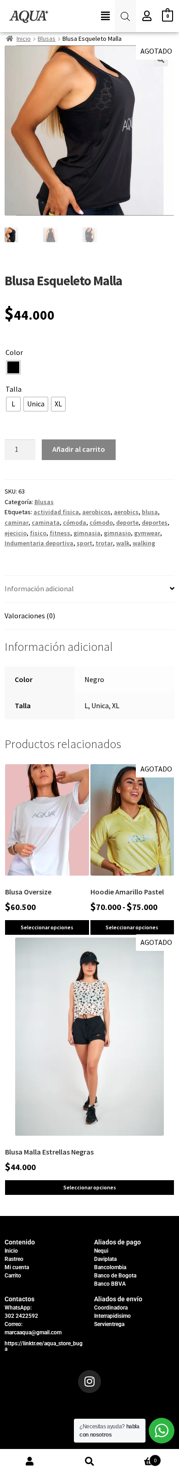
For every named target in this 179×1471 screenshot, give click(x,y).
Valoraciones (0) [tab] (30, 615)
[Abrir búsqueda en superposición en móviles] (125, 16)
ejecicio (16, 533)
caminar (16, 522)
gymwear (147, 533)
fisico (38, 533)
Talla (14, 389)
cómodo (101, 522)
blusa (150, 512)
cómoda (74, 522)
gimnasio (117, 533)
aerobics (126, 512)
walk (122, 543)
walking (144, 543)
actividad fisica (56, 512)
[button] (105, 16)
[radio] (13, 367)
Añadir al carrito (78, 449)
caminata (46, 522)
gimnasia (87, 533)
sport (84, 543)
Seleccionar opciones (47, 927)
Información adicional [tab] (39, 588)
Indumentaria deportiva (39, 543)
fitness (60, 533)
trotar (104, 543)
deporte (127, 522)
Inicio (24, 38)
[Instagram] (89, 1381)
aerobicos (96, 512)
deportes (155, 522)
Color (14, 352)
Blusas (47, 38)
